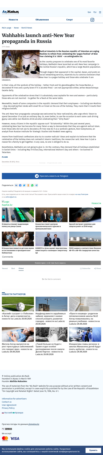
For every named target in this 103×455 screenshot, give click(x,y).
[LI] (7, 419)
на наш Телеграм (81, 194)
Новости (13, 19)
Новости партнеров (14, 294)
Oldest (21, 268)
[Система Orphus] (7, 429)
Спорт (69, 19)
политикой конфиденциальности (64, 451)
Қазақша (19, 412)
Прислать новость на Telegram (54, 176)
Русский (8, 412)
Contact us (6, 402)
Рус (95, 12)
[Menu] (100, 12)
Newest (5, 268)
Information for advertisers (14, 399)
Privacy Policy (8, 408)
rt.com (5, 157)
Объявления (42, 19)
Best (13, 268)
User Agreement (9, 405)
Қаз (89, 12)
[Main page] (10, 12)
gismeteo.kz (33, 424)
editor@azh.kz (11, 197)
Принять (93, 450)
